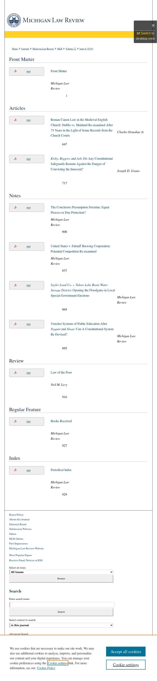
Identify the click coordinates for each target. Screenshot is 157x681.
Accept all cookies (126, 651)
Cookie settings (58, 663)
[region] (78, 658)
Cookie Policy (46, 668)
